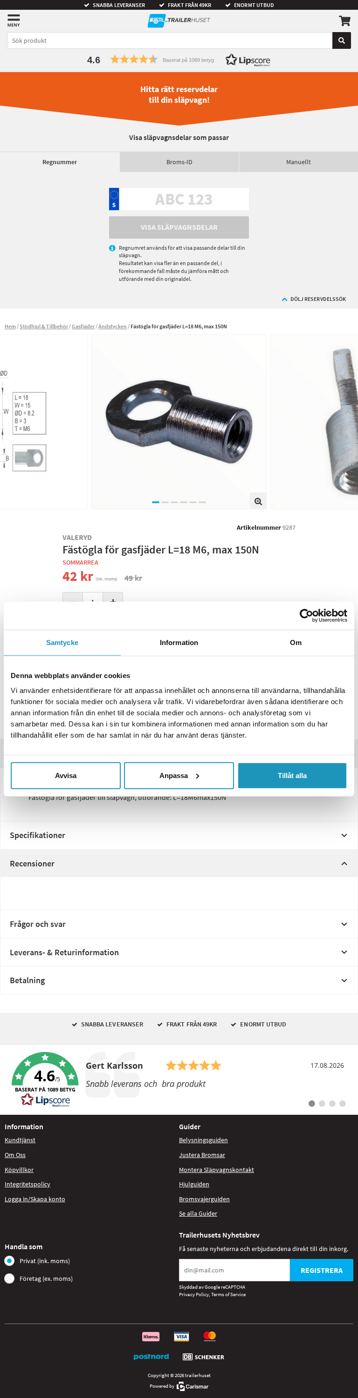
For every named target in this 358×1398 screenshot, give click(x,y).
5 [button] (193, 502)
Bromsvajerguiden (204, 1199)
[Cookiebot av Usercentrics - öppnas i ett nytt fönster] (306, 616)
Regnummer (59, 162)
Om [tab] (296, 642)
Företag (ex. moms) (46, 1278)
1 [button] (155, 502)
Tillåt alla (292, 775)
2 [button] (165, 502)
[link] (179, 1080)
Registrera (322, 1270)
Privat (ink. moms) (45, 1261)
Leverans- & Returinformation (64, 952)
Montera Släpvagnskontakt (216, 1169)
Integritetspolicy (27, 1184)
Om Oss (15, 1155)
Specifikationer (37, 835)
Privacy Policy (194, 1294)
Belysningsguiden (203, 1140)
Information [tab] (179, 642)
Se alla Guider (198, 1213)
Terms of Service (228, 1294)
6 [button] (202, 502)
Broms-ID (179, 162)
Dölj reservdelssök (318, 298)
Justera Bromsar (202, 1155)
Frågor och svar (38, 924)
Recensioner (32, 863)
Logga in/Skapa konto (35, 1199)
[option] (179, 421)
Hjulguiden (194, 1184)
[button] (178, 59)
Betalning (27, 980)
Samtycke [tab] (62, 642)
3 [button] (174, 502)
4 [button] (183, 502)
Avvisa (65, 775)
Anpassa (173, 775)
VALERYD (77, 537)
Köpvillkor (19, 1169)
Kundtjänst (20, 1140)
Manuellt (298, 162)
